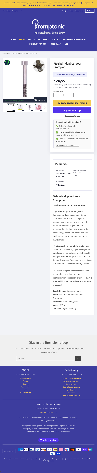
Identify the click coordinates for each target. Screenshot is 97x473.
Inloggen (65, 11)
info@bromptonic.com (48, 412)
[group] (11, 108)
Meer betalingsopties (72, 116)
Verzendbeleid (87, 459)
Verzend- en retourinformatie (67, 145)
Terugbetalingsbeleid (43, 459)
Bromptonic (14, 459)
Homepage (6, 54)
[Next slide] (44, 107)
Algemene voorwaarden (72, 459)
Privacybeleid (56, 459)
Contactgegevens (48, 461)
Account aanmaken (76, 11)
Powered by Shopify (27, 459)
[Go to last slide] (4, 107)
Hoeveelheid (58, 91)
